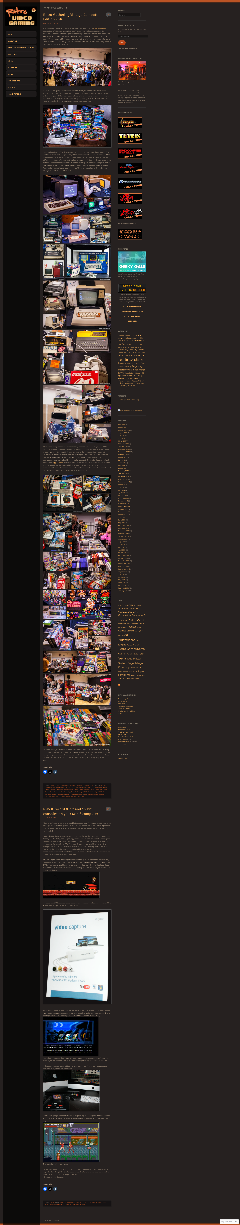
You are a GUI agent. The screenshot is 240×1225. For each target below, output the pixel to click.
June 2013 (122, 544)
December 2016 (124, 449)
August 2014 (123, 514)
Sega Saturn (129, 373)
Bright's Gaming (124, 729)
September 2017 (124, 430)
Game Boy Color (124, 352)
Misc (71, 785)
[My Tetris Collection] (130, 143)
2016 (101, 785)
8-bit (66, 1202)
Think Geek (122, 744)
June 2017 (122, 438)
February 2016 (123, 471)
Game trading (14, 94)
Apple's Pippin (65, 787)
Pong (134, 645)
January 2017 (123, 446)
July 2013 (121, 542)
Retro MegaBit (123, 699)
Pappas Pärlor (58, 463)
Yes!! (121, 43)
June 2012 (122, 577)
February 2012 (123, 588)
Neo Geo (141, 355)
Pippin (76, 789)
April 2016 (122, 468)
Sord (72, 794)
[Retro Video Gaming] (21, 27)
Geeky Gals (122, 727)
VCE (85, 794)
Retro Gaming (78, 785)
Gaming (130, 631)
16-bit (62, 1202)
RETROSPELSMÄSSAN (132, 307)
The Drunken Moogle (125, 732)
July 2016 (121, 460)
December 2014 (124, 504)
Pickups (129, 645)
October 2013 (123, 533)
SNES (141, 668)
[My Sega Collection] (130, 173)
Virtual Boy (122, 385)
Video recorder (80, 1204)
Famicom (128, 344)
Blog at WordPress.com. (51, 1220)
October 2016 (123, 455)
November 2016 (124, 452)
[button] (63, 194)
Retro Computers (96, 789)
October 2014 (123, 509)
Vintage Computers (77, 796)
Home (11, 34)
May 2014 (121, 523)
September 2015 (124, 482)
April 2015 (121, 493)
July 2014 (121, 517)
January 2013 (123, 558)
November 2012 (124, 563)
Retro (138, 645)
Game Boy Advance (136, 350)
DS (119, 344)
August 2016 (122, 457)
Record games (55, 1204)
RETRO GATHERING (132, 316)
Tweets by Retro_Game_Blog (128, 400)
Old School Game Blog (126, 711)
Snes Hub (121, 713)
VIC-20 (92, 785)
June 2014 (122, 520)
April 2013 (122, 550)
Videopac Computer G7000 (134, 383)
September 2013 (124, 536)
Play (104, 1202)
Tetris (121, 678)
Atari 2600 (128, 338)
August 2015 (122, 484)
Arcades (138, 605)
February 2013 (123, 555)
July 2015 (121, 487)
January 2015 (123, 501)
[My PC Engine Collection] (130, 204)
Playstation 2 (140, 363)
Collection (134, 612)
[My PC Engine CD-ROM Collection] (130, 219)
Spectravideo (78, 794)
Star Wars (132, 671)
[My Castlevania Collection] (130, 128)
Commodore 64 (139, 615)
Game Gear (136, 352)
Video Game (134, 678)
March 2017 (122, 441)
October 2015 (123, 479)
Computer (87, 787)
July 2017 (121, 436)
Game (89, 1202)
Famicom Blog (123, 701)
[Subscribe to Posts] (119, 685)
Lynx (143, 352)
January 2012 (123, 591)
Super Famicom (135, 378)
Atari (10, 74)
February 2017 (123, 444)
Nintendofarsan (123, 742)
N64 (135, 355)
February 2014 (123, 525)
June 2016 (122, 463)
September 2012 (124, 569)
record (47, 1204)
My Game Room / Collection (21, 48)
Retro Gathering (99, 28)
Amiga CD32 (129, 335)
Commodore (14, 81)
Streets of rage (70, 1204)
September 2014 (124, 512)
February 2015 (123, 498)
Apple (58, 787)
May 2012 (121, 580)
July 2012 (121, 574)
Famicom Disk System (127, 624)
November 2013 (124, 531)
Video (120, 383)
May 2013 (121, 547)
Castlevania (123, 612)
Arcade (11, 87)
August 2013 (122, 539)
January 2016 (123, 474)
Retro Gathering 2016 (78, 792)
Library (137, 631)
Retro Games (54, 792)
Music (131, 355)
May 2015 (121, 490)
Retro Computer (84, 789)
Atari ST (136, 338)
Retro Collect (123, 734)
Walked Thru (122, 758)
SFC (137, 668)
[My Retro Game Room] (132, 79)
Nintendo (12, 54)
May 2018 (121, 425)
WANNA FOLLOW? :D (126, 26)
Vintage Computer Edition (61, 796)
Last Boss (121, 704)
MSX (126, 355)
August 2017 (122, 433)
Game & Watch (50, 789)
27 (108, 809)
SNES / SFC (132, 375)
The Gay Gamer (124, 708)
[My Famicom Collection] (130, 158)
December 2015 (123, 476)
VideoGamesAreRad (125, 706)
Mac (93, 1202)
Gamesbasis (122, 739)
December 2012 (124, 561)
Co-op (128, 341)
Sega (10, 61)
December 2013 (124, 528)
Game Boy (59, 789)
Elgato (84, 1202)
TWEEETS (122, 396)
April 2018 (122, 427)
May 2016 (121, 465)
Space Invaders (123, 671)
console (78, 1202)
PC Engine (12, 68)
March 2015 (122, 495)
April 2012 (122, 583)
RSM (142, 654)
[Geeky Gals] (132, 272)
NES (120, 360)
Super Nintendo (125, 381)
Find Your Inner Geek (125, 737)
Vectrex (86, 785)
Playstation (129, 363)
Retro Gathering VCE (93, 792)
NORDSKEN (132, 321)
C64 (58, 785)
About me (12, 41)
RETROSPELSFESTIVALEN (132, 311)
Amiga (53, 785)
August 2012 (122, 572)
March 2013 (122, 553)
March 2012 (122, 585)
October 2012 (123, 566)
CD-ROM (122, 341)
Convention (103, 787)
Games (122, 630)
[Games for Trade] (130, 239)
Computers (95, 787)
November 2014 (124, 506)
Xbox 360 (132, 385)
